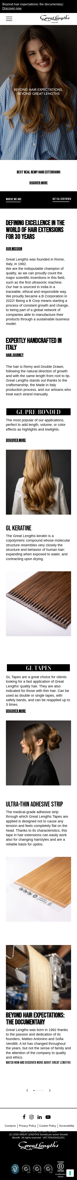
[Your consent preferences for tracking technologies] (70, 1173)
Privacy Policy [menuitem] (27, 1125)
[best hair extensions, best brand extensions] (11, 18)
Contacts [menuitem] (10, 1125)
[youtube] (48, 1117)
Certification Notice (60, 1175)
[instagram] (31, 1117)
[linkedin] (40, 1117)
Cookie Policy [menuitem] (47, 1125)
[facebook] (24, 1117)
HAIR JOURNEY (14, 355)
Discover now (12, 8)
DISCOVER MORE (38, 183)
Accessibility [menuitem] (66, 1125)
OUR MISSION (14, 248)
